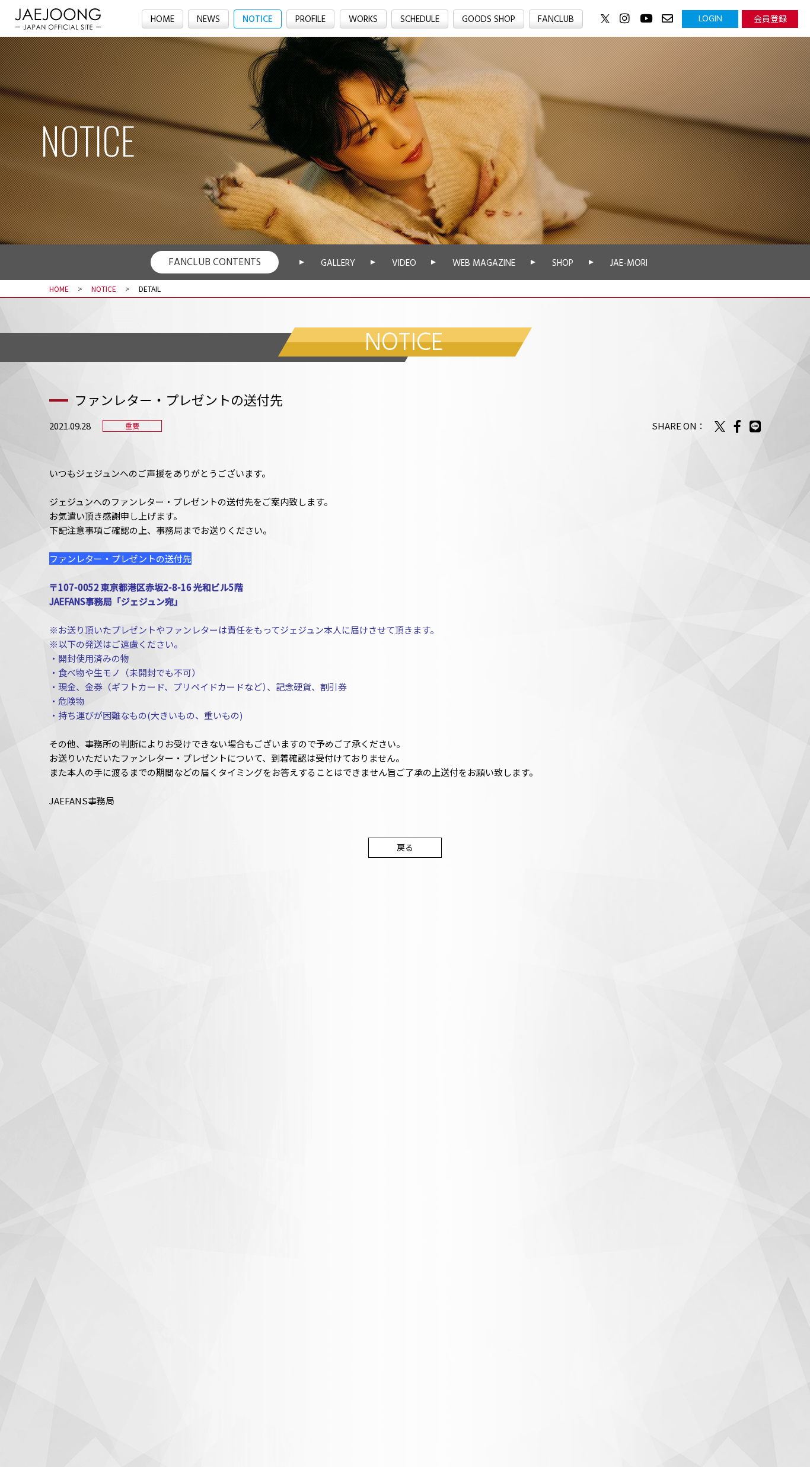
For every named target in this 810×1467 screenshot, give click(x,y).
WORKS (363, 19)
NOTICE (258, 19)
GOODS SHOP (488, 19)
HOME (162, 19)
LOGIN (710, 18)
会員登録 (770, 18)
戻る (405, 847)
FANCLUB (556, 19)
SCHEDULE (419, 19)
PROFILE (310, 19)
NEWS (208, 19)
